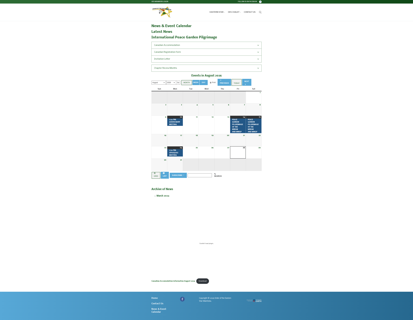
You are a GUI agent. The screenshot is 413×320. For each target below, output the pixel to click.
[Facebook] (260, 2)
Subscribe (177, 175)
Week (196, 82)
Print (213, 83)
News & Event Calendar (158, 310)
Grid (156, 176)
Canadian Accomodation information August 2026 (173, 281)
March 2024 (163, 196)
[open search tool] (260, 12)
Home (154, 298)
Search (219, 176)
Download (203, 281)
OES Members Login (159, 1)
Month (186, 82)
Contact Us (157, 304)
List (165, 176)
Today (237, 83)
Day (203, 82)
